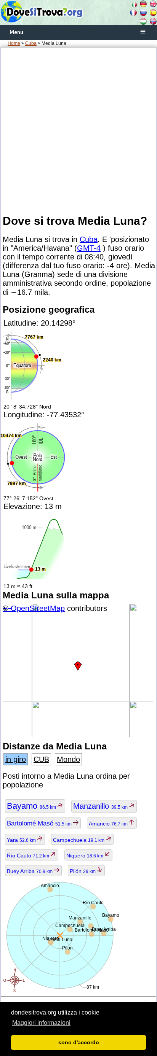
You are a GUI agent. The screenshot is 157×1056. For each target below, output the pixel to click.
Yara (22, 840)
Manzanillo (101, 806)
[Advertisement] (78, 130)
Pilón (83, 871)
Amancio (109, 824)
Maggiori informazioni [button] (41, 1022)
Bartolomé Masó (40, 823)
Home (14, 43)
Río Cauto (28, 855)
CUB (41, 759)
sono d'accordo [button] (78, 1042)
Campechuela (79, 840)
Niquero (85, 855)
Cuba (31, 43)
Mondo (68, 759)
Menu (16, 32)
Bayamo (32, 806)
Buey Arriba (30, 871)
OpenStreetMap (38, 608)
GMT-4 (89, 248)
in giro (15, 759)
